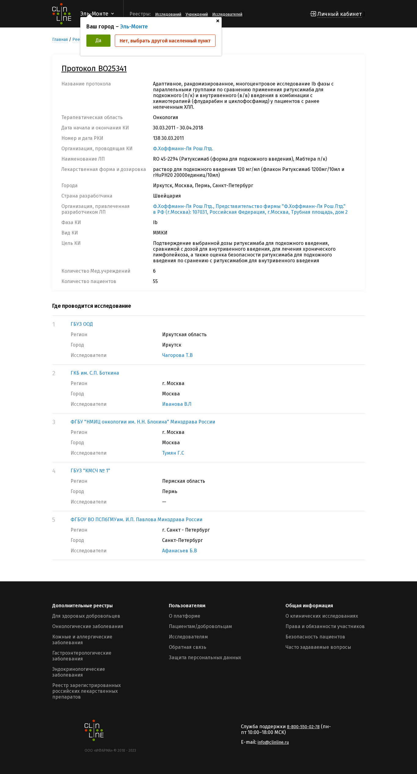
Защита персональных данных (205, 657)
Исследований (168, 14)
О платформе (184, 616)
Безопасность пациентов (315, 637)
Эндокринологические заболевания (78, 672)
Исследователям (188, 637)
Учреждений (197, 14)
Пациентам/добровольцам (200, 626)
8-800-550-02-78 (303, 726)
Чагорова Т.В (177, 355)
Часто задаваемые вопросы (318, 647)
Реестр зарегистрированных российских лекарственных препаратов (86, 691)
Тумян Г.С (173, 453)
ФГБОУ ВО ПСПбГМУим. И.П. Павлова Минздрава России (136, 519)
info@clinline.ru (273, 742)
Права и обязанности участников (325, 626)
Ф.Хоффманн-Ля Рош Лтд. (183, 148)
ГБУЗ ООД (82, 324)
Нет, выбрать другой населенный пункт (165, 41)
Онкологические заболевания (87, 626)
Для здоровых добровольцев (86, 616)
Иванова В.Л (176, 404)
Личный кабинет (339, 14)
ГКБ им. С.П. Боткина (95, 373)
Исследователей (227, 14)
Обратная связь (187, 647)
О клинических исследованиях (321, 616)
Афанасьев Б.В (179, 551)
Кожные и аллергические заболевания (82, 639)
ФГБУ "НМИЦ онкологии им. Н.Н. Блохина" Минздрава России (143, 422)
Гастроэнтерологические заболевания (81, 656)
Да (98, 40)
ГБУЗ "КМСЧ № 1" (90, 471)
